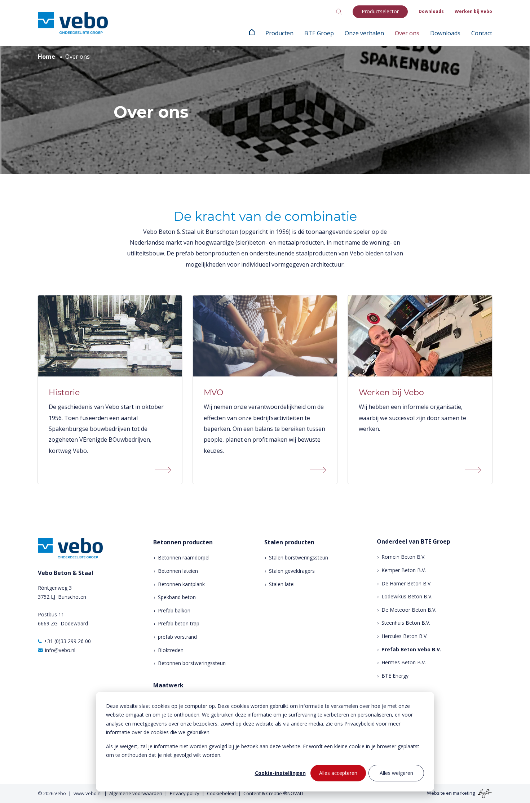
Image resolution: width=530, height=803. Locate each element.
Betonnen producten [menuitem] (183, 542)
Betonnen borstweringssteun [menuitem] (192, 663)
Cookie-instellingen (280, 772)
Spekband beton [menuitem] (177, 597)
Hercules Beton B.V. (404, 636)
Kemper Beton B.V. (403, 570)
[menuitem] (252, 33)
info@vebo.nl (60, 650)
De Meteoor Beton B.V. (408, 609)
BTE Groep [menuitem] (319, 33)
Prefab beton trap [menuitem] (178, 623)
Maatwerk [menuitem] (168, 685)
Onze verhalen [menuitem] (364, 33)
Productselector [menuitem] (380, 11)
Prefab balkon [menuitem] (174, 610)
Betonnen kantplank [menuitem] (181, 584)
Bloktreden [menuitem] (171, 650)
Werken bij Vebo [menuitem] (473, 11)
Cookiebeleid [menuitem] (221, 793)
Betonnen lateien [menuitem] (178, 570)
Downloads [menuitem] (431, 11)
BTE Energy (394, 675)
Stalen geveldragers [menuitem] (292, 570)
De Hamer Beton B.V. (406, 583)
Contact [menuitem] (481, 33)
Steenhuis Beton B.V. (405, 622)
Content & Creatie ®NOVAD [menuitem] (273, 793)
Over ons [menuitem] (407, 33)
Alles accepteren (338, 772)
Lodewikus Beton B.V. (406, 596)
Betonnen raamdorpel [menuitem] (183, 557)
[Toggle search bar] (339, 11)
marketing (464, 793)
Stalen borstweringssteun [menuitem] (298, 557)
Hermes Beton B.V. (403, 662)
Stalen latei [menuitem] (282, 584)
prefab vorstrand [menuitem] (177, 636)
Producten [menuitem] (279, 33)
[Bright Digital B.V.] (484, 793)
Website (436, 793)
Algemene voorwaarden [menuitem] (135, 793)
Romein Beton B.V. (403, 556)
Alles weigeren (396, 772)
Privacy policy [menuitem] (184, 793)
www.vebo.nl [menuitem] (88, 793)
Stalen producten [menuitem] (289, 542)
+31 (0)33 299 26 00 (67, 641)
